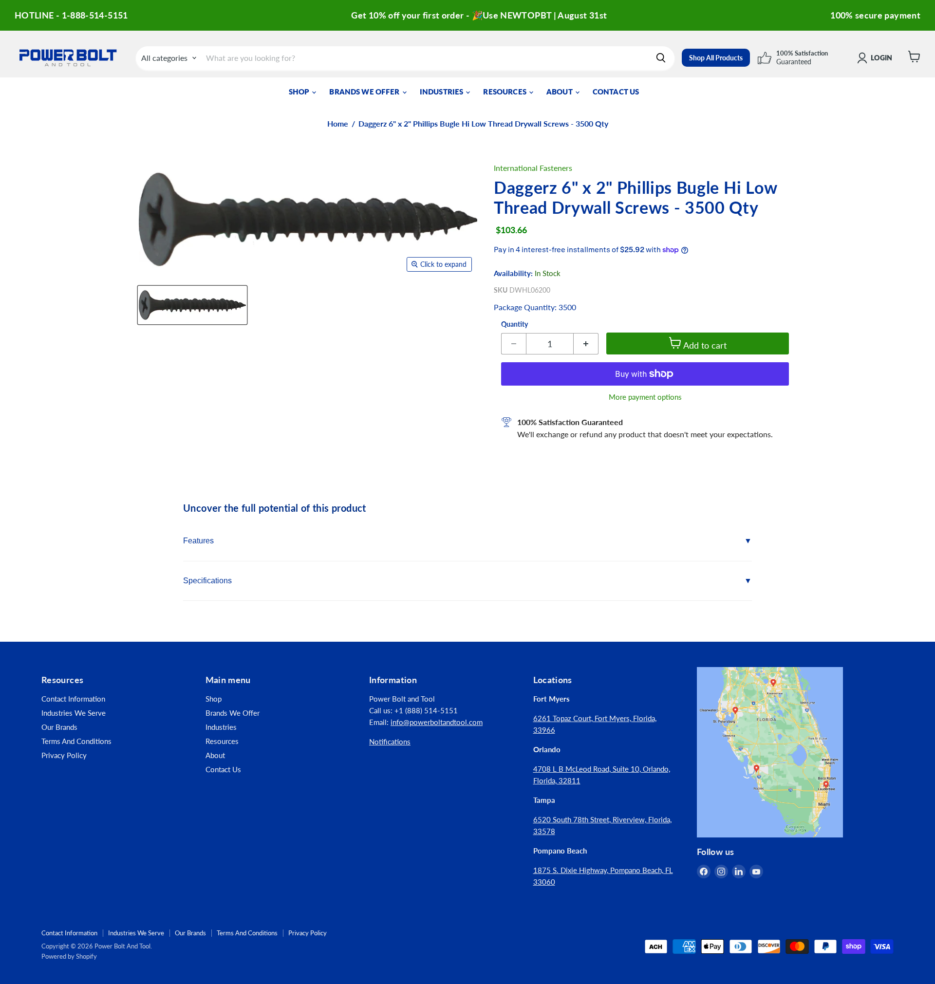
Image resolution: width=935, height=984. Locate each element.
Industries (442, 91)
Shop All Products (716, 58)
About (560, 91)
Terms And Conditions (76, 741)
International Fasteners (533, 167)
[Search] (661, 58)
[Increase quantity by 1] (586, 343)
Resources (505, 91)
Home (337, 123)
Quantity (514, 324)
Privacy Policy (64, 755)
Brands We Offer (365, 91)
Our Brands (59, 727)
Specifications (207, 580)
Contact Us (616, 91)
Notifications (390, 741)
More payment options (645, 397)
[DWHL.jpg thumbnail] (192, 305)
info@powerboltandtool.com (437, 722)
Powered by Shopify (69, 956)
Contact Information (73, 698)
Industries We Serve (73, 712)
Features (198, 541)
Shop (300, 91)
